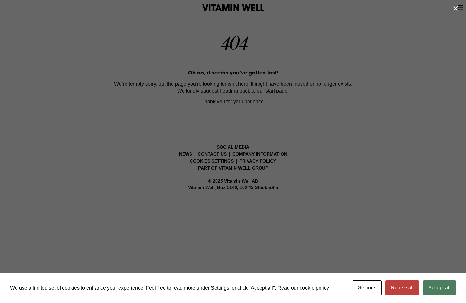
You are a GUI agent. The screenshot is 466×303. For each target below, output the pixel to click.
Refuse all (402, 287)
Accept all (439, 287)
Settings (367, 287)
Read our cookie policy (303, 288)
